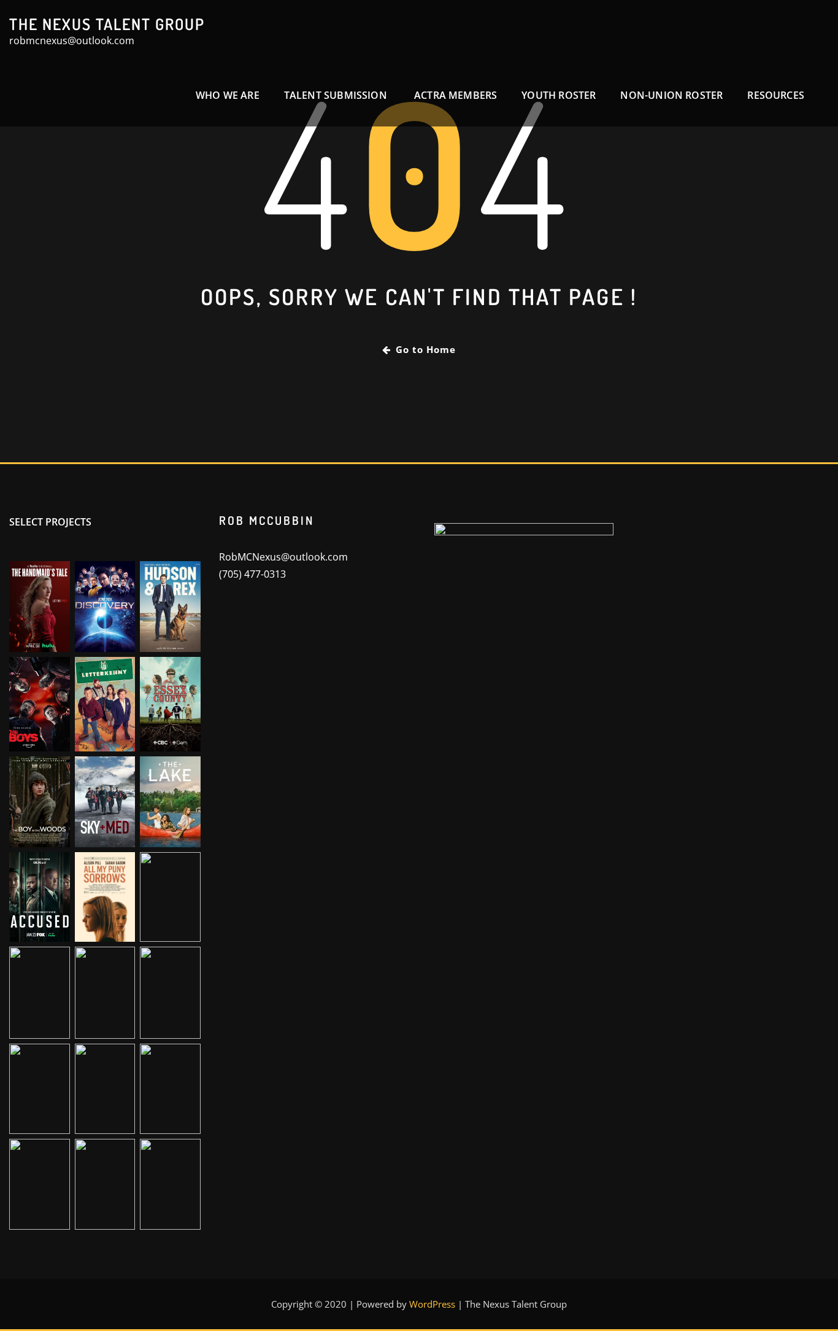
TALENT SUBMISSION (337, 95)
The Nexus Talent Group (107, 24)
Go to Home (426, 349)
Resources (775, 95)
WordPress (432, 1304)
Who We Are (227, 95)
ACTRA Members (455, 95)
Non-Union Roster (671, 95)
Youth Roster (558, 95)
